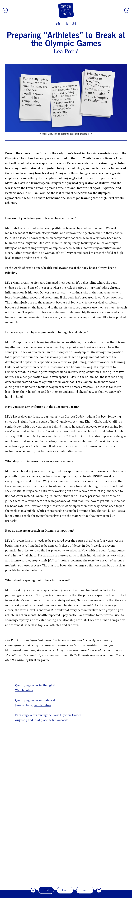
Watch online (24, 690)
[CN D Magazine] (66, 10)
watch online (42, 705)
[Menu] (98, 890)
